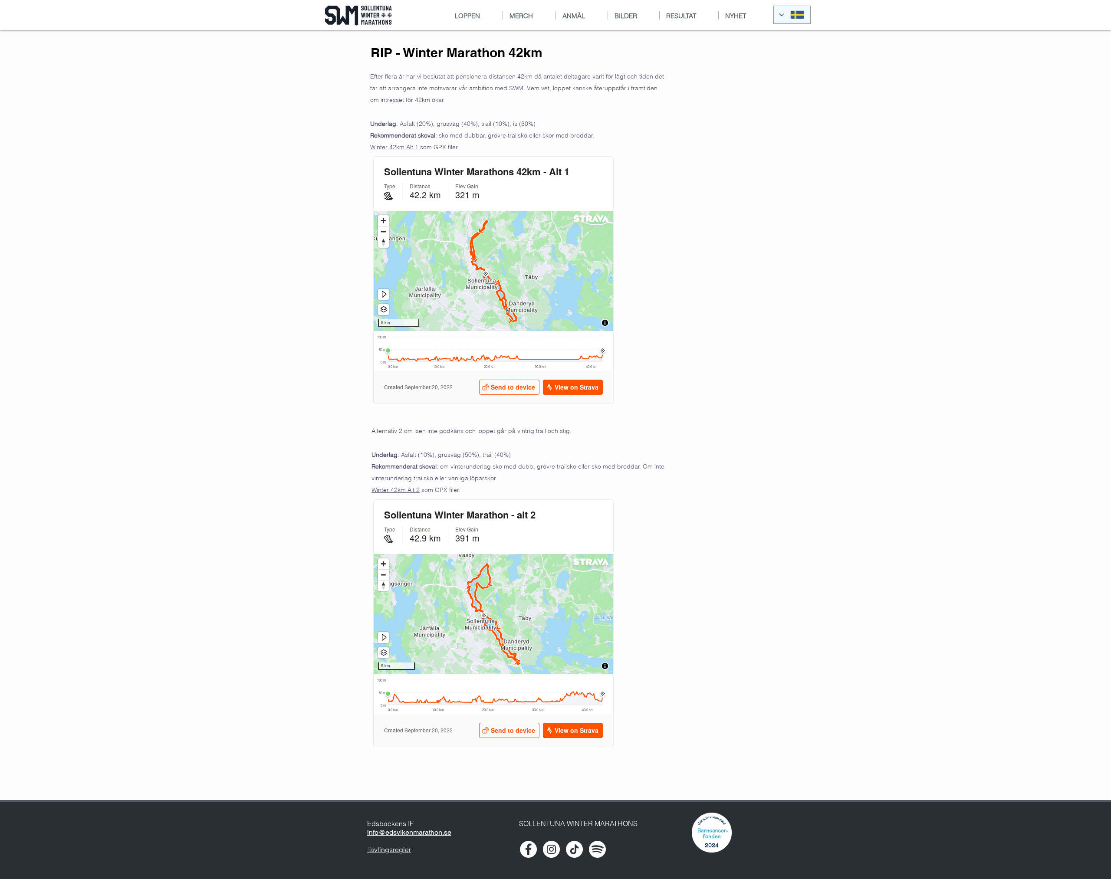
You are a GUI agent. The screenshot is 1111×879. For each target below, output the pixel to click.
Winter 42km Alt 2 (395, 490)
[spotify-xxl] (597, 849)
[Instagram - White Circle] (551, 849)
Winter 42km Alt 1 (394, 147)
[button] (633, 15)
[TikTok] (574, 849)
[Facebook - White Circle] (528, 849)
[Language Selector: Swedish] (792, 15)
